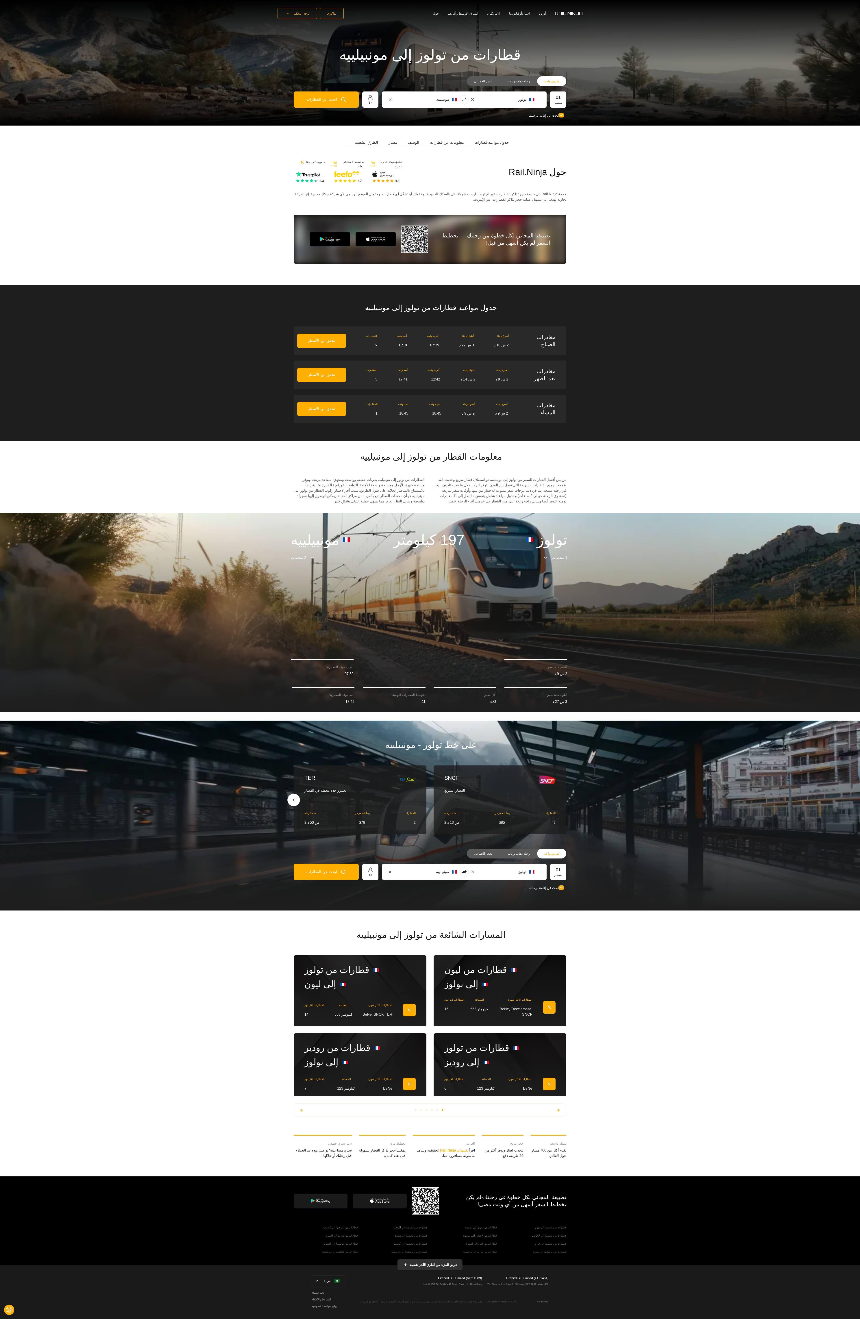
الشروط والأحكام (321, 1299)
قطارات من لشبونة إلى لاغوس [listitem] (549, 1235)
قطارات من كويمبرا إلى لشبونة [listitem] (340, 1243)
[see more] (409, 1010)
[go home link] (568, 13)
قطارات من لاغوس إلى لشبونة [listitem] (480, 1235)
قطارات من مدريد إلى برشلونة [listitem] (480, 1251)
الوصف (413, 142)
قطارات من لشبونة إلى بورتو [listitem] (550, 1227)
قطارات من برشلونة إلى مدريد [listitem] (549, 1251)
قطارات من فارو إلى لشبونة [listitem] (481, 1243)
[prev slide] (293, 800)
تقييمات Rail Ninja (454, 1150)
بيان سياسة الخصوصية (324, 1306)
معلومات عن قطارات (447, 142)
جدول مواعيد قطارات (492, 142)
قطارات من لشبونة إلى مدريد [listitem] (411, 1235)
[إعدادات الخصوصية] (9, 1310)
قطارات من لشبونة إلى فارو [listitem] (550, 1243)
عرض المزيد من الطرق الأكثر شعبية (433, 1265)
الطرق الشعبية (366, 142)
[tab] (492, 142)
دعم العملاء (318, 1292)
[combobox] (509, 99)
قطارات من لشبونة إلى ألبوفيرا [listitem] (410, 1227)
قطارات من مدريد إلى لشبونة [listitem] (341, 1235)
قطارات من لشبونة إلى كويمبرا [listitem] (410, 1243)
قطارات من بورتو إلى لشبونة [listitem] (481, 1227)
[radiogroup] (516, 81)
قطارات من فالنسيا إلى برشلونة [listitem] (340, 1251)
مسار (393, 142)
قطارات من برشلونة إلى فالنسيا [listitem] (409, 1251)
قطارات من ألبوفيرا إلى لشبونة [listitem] (340, 1227)
